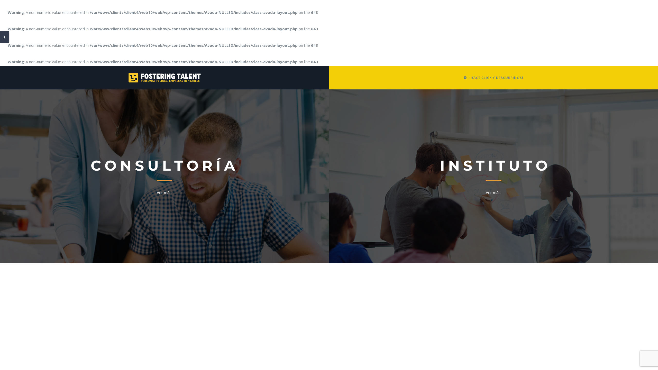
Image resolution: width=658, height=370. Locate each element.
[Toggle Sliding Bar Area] (4, 37)
